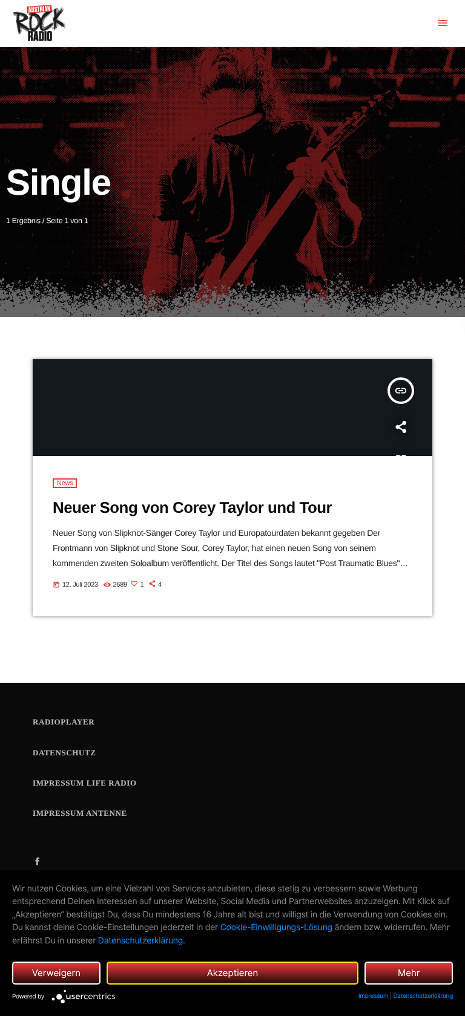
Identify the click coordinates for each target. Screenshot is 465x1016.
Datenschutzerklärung (423, 996)
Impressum (373, 996)
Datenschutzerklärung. (141, 941)
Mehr (409, 973)
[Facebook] (37, 862)
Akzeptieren (233, 973)
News (65, 483)
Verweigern (56, 973)
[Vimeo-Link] (38, 23)
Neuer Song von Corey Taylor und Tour (192, 508)
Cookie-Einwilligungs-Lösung (276, 927)
